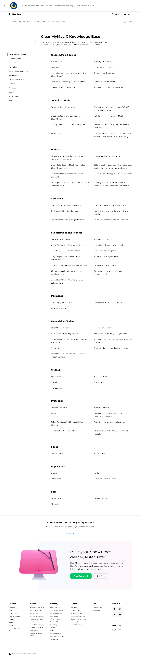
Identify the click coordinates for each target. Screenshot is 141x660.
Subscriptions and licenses (19, 71)
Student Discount (97, 610)
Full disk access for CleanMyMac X (108, 116)
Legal (52, 630)
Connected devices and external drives (111, 348)
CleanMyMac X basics (17, 54)
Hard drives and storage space (64, 334)
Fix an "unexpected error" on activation (111, 220)
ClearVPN (12, 619)
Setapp (11, 622)
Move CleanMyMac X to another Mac (110, 245)
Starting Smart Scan (103, 62)
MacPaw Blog (54, 616)
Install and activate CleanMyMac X (66, 205)
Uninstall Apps (76, 622)
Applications (13, 96)
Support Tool (56, 133)
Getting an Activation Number (64, 211)
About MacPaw (55, 607)
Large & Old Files (101, 498)
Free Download (81, 576)
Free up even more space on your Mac (68, 82)
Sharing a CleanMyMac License (107, 257)
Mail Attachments (102, 376)
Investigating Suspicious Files (64, 431)
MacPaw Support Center (19, 22)
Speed (11, 92)
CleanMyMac (13, 613)
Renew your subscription (105, 251)
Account (74, 607)
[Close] (4, 6)
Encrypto (12, 631)
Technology (54, 639)
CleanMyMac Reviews (57, 610)
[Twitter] (114, 614)
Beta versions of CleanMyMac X (107, 82)
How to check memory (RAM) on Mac (110, 334)
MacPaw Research (56, 633)
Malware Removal (59, 407)
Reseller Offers (55, 622)
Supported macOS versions (63, 107)
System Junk (57, 376)
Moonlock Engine (101, 407)
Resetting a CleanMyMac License (65, 251)
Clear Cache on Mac (36, 622)
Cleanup (12, 84)
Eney (10, 610)
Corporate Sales (97, 607)
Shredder (55, 504)
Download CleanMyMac (37, 607)
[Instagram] (120, 609)
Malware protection (102, 328)
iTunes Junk (56, 388)
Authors (53, 642)
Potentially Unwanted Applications (109, 422)
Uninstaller (56, 473)
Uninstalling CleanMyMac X (63, 87)
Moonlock (12, 607)
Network (55, 348)
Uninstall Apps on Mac (37, 627)
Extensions (56, 479)
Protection (13, 88)
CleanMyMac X (40, 22)
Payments (13, 75)
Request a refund (59, 308)
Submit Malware (76, 625)
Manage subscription (60, 239)
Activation (13, 67)
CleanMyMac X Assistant (104, 73)
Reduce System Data (36, 619)
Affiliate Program (56, 619)
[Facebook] (114, 609)
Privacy (54, 413)
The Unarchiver (14, 628)
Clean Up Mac (34, 630)
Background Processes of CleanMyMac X (69, 125)
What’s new (56, 62)
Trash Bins (55, 382)
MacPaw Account (101, 239)
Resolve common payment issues (109, 303)
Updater (97, 473)
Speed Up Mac (34, 613)
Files (10, 100)
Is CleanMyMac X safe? (103, 67)
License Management (78, 616)
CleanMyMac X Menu (17, 80)
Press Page (54, 625)
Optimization (57, 453)
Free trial (55, 67)
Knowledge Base (76, 613)
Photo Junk (99, 382)
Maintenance (100, 453)
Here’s (47, 6)
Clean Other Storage (36, 625)
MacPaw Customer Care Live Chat (108, 87)
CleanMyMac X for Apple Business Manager (113, 174)
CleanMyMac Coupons (78, 619)
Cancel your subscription (105, 265)
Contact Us (70, 533)
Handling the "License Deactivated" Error (69, 265)
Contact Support (76, 610)
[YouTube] (120, 614)
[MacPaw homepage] (15, 14)
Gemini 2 (12, 625)
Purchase (12, 63)
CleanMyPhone (14, 616)
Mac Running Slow (36, 610)
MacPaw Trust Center (57, 636)
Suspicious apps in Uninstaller (107, 479)
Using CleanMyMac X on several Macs (67, 245)
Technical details (15, 59)
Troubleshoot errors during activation (67, 220)
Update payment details (62, 303)
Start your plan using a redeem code (110, 205)
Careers (52, 627)
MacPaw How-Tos (56, 613)
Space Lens (56, 498)
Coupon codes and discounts (107, 156)
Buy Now (101, 576)
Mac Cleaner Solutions (37, 616)
